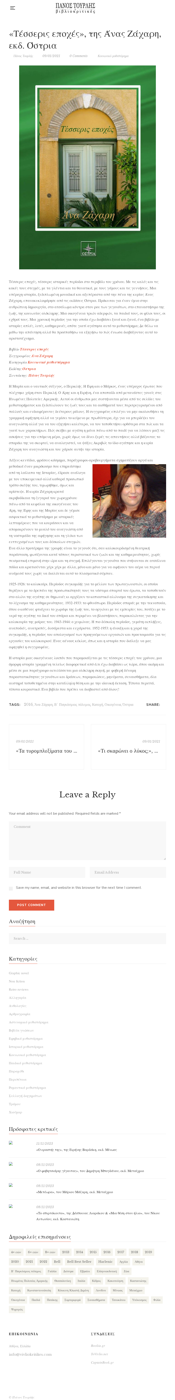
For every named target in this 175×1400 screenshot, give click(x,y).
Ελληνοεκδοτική (107, 1271)
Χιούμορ (15, 1112)
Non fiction (17, 981)
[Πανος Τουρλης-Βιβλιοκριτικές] (75, 8)
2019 (148, 1252)
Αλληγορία (17, 997)
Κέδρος (96, 1281)
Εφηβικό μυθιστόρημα (26, 1038)
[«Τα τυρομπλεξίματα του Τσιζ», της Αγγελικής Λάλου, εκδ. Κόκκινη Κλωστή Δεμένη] (46, 747)
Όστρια (128, 704)
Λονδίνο (101, 1290)
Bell (57, 1262)
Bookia (165, 8)
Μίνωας (118, 1290)
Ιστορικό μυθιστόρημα (26, 1046)
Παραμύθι (16, 1071)
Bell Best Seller (79, 1262)
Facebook (146, 8)
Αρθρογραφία (19, 1014)
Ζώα (126, 1271)
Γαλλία (52, 1271)
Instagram (155, 8)
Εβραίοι (85, 1271)
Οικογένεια (113, 704)
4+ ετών (16, 1252)
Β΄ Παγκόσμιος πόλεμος (72, 704)
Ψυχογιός (17, 1309)
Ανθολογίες (17, 1005)
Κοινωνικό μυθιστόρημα (113, 56)
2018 (134, 1252)
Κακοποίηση (115, 1281)
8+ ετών (50, 1252)
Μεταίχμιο (135, 1290)
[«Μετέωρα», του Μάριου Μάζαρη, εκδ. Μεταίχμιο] (20, 1185)
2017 (120, 1252)
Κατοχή (97, 704)
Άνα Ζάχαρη (42, 355)
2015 (93, 1252)
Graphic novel (19, 973)
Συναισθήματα (96, 1300)
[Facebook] (165, 704)
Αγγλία (123, 1262)
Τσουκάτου (118, 1300)
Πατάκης (52, 1300)
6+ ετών (33, 1252)
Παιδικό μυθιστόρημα (25, 1063)
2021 (29, 1262)
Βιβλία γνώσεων (21, 1030)
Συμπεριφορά (72, 1300)
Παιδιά (36, 1300)
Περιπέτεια (17, 1079)
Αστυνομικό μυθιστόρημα (28, 1022)
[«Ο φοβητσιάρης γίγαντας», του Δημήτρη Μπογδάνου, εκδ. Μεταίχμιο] (20, 1164)
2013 (65, 1252)
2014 (79, 1252)
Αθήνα (139, 1262)
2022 (43, 1262)
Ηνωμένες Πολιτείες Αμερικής (29, 1281)
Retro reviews (18, 989)
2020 (15, 1262)
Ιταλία (81, 1281)
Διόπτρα (68, 1271)
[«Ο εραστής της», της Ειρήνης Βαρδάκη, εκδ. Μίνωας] (20, 1143)
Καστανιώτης (138, 1281)
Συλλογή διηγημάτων (25, 1095)
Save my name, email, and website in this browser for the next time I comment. (79, 887)
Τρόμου (15, 1104)
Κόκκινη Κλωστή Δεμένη (73, 1290)
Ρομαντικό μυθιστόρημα (27, 1087)
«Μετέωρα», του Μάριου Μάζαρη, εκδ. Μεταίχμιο (74, 1192)
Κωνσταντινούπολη (39, 1290)
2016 (28, 704)
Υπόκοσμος (139, 1300)
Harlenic (105, 1262)
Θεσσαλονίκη (62, 1281)
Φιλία (156, 1300)
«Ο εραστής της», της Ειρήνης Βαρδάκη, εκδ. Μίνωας (76, 1149)
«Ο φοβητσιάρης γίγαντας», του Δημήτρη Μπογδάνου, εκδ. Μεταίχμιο (90, 1170)
